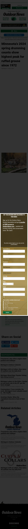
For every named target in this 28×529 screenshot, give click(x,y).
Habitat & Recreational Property (11, 307)
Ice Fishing (6, 301)
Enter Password (6, 267)
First (4, 291)
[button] (26, 215)
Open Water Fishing (8, 303)
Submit (7, 312)
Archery (6, 304)
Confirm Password (7, 273)
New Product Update (8, 309)
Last (4, 297)
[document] (14, 264)
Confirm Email (6, 259)
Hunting (6, 306)
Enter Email (5, 253)
